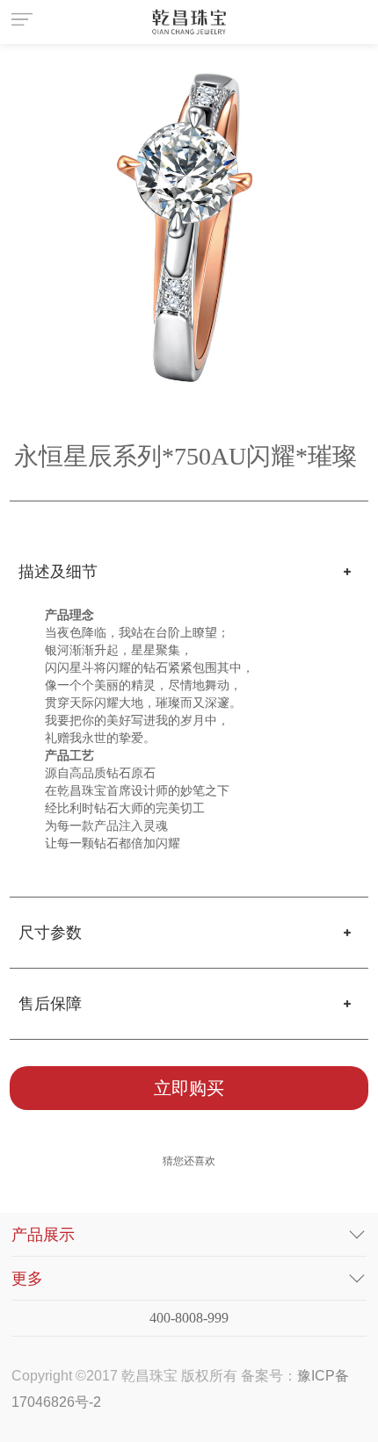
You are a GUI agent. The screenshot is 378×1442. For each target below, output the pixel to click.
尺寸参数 (50, 932)
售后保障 (50, 1004)
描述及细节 (58, 571)
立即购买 (189, 1088)
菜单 (24, 22)
